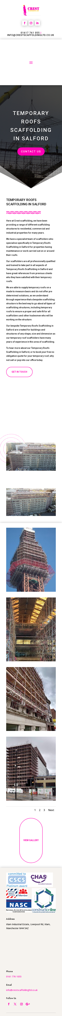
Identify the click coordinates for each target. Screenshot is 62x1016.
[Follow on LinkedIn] (37, 23)
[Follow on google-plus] (27, 1004)
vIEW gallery (31, 840)
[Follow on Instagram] (31, 23)
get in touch (19, 372)
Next (51, 810)
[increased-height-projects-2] (31, 590)
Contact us (31, 151)
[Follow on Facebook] (24, 23)
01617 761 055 (30, 32)
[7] (31, 799)
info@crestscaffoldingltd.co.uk (30, 35)
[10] (31, 660)
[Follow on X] (15, 1004)
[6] (31, 730)
